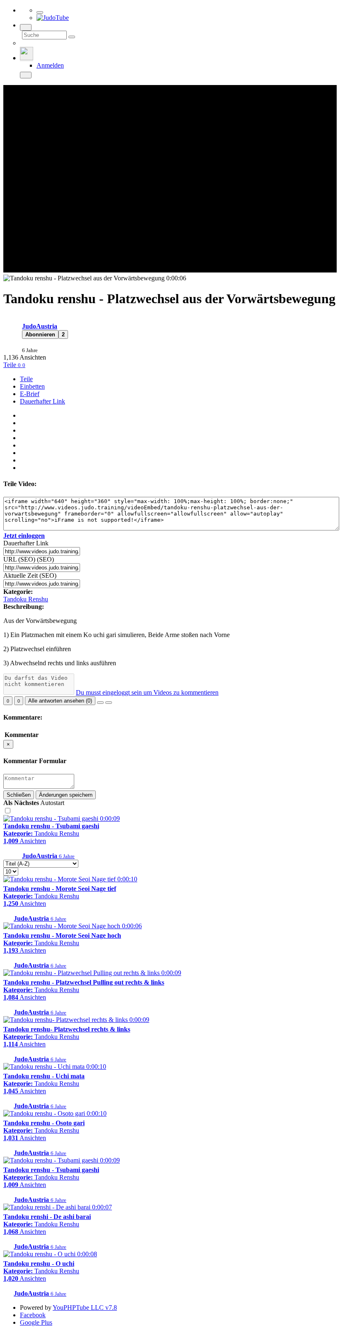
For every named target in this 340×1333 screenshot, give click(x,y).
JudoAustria (39, 326)
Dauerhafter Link (42, 401)
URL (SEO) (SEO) (28, 559)
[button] (40, 334)
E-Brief (29, 393)
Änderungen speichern (65, 795)
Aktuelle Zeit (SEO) (29, 575)
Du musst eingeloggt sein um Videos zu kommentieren (147, 692)
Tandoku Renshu (25, 599)
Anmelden (50, 65)
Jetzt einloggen (24, 535)
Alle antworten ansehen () (60, 701)
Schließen (19, 795)
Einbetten (32, 386)
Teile (10, 364)
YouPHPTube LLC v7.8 (85, 1307)
